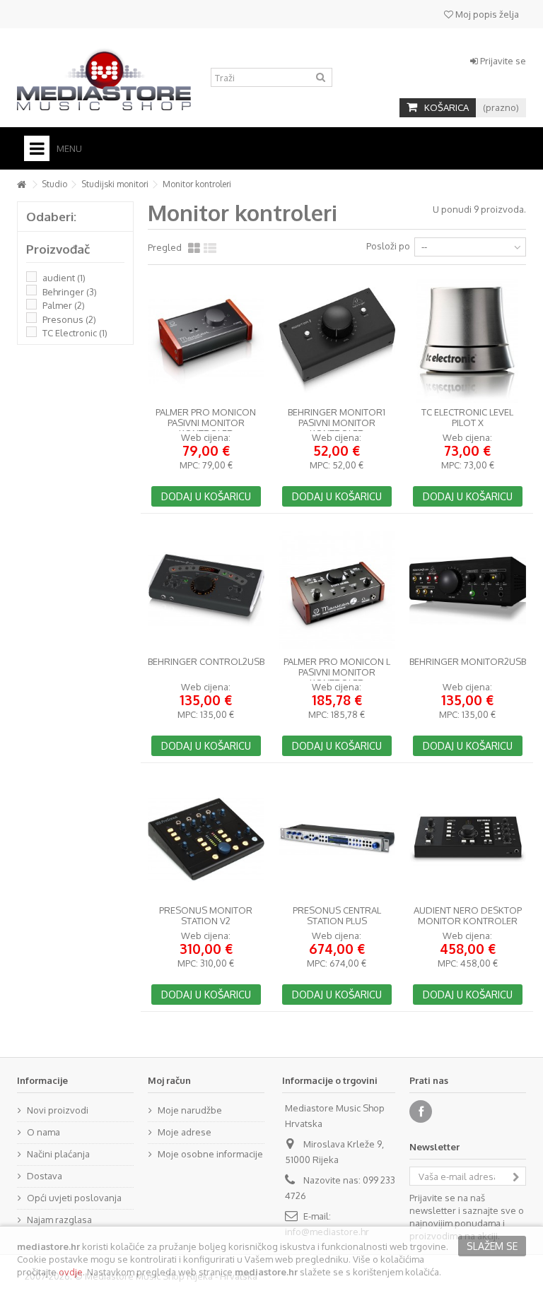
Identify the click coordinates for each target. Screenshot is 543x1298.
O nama (43, 1132)
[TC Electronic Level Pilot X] (467, 341)
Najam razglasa (59, 1219)
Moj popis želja (486, 14)
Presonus (69, 319)
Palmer (63, 305)
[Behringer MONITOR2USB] (467, 590)
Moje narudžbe (190, 1110)
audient (64, 277)
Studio (54, 184)
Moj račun (169, 1080)
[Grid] (194, 248)
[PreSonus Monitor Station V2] (206, 839)
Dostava (44, 1175)
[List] (210, 248)
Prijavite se (502, 60)
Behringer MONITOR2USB (467, 661)
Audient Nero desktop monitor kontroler (468, 915)
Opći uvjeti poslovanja (74, 1197)
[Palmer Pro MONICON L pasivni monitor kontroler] (337, 590)
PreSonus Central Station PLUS (337, 915)
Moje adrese (184, 1132)
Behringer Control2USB (206, 661)
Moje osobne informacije (210, 1154)
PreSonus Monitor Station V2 (205, 915)
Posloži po (388, 246)
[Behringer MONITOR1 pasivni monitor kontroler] (337, 341)
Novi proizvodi (57, 1110)
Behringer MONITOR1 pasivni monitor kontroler (336, 423)
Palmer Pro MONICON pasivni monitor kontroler (206, 423)
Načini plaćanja (58, 1154)
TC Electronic (74, 332)
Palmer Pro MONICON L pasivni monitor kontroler (337, 672)
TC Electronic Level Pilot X (467, 417)
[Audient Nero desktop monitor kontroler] (467, 839)
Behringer (69, 291)
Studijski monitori (114, 184)
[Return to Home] (21, 185)
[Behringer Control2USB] (206, 590)
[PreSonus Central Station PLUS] (337, 839)
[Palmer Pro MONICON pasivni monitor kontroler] (206, 341)
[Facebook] (420, 1111)
